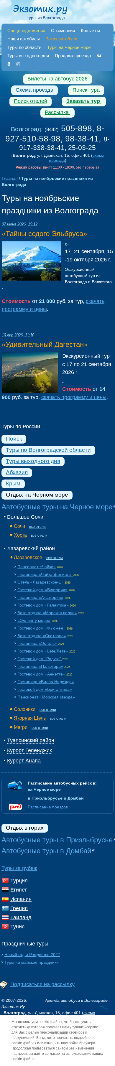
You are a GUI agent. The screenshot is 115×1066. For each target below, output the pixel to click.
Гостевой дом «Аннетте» (41, 674)
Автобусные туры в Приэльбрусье (57, 840)
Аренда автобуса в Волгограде (76, 1000)
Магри (20, 727)
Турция (19, 881)
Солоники (24, 709)
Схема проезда (34, 90)
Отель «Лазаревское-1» (40, 582)
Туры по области (24, 47)
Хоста (20, 535)
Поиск (14, 439)
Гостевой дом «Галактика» (43, 605)
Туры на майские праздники (31, 962)
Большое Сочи (25, 517)
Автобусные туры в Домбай (46, 851)
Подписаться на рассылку (42, 984)
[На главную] (45, 10)
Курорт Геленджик (29, 750)
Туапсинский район (30, 740)
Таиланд (21, 917)
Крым (13, 483)
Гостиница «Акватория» (40, 597)
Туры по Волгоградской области (48, 450)
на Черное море (44, 789)
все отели (37, 527)
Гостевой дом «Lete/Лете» (42, 651)
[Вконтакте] (99, 55)
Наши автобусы (23, 38)
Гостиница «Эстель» (37, 643)
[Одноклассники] (9, 64)
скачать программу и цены (73, 397)
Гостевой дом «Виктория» (42, 589)
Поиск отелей (30, 101)
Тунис (17, 927)
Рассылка (57, 112)
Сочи (19, 526)
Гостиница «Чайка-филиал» (45, 574)
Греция (19, 908)
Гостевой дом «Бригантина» (44, 689)
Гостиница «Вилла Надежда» (45, 681)
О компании (63, 30)
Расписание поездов (48, 807)
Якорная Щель (30, 718)
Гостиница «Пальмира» (40, 666)
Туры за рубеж (19, 868)
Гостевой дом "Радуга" (39, 658)
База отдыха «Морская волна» (47, 612)
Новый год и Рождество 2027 (32, 954)
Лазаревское (28, 557)
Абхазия (17, 472)
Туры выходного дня (28, 55)
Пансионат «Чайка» (36, 566)
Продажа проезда (73, 55)
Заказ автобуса (61, 38)
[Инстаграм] (18, 64)
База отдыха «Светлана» (41, 635)
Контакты (90, 30)
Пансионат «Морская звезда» (46, 697)
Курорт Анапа (24, 761)
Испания (21, 899)
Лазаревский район (31, 548)
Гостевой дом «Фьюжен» (41, 628)
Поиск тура (86, 90)
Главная (10, 178)
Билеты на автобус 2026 (57, 79)
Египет (18, 890)
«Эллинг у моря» (33, 620)
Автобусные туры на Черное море (56, 507)
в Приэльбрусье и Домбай (56, 798)
